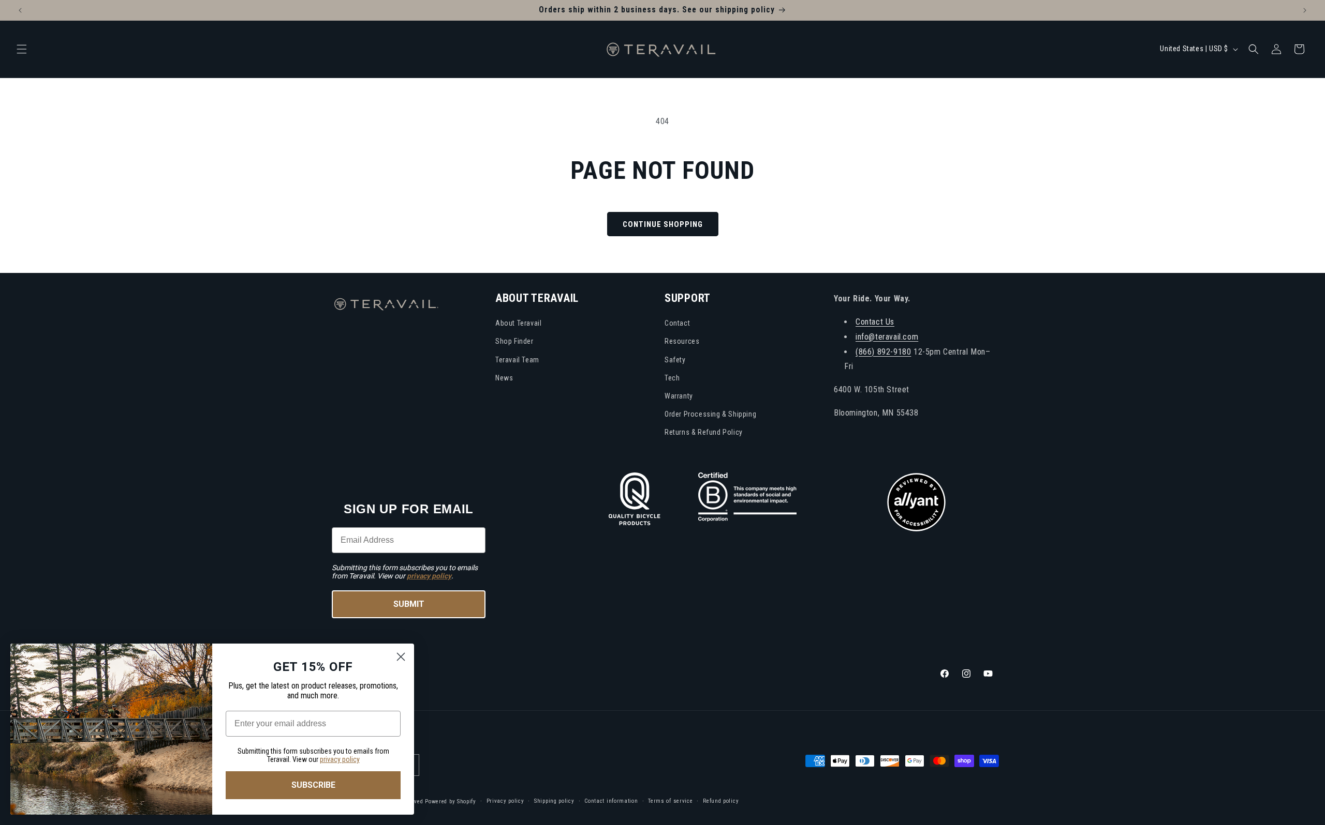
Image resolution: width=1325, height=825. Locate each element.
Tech (672, 377)
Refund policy (721, 800)
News (504, 377)
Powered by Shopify (450, 801)
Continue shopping (663, 224)
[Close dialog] (401, 657)
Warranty (679, 395)
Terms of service (670, 800)
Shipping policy (554, 800)
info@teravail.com (887, 336)
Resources (682, 341)
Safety (675, 359)
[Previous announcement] (20, 10)
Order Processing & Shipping (710, 413)
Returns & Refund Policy (704, 432)
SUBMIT (408, 604)
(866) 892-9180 (883, 351)
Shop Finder (514, 341)
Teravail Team (517, 359)
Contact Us (875, 321)
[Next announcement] (1304, 10)
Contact (677, 323)
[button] (21, 49)
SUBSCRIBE (313, 785)
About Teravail (518, 323)
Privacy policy (505, 800)
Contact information (611, 800)
